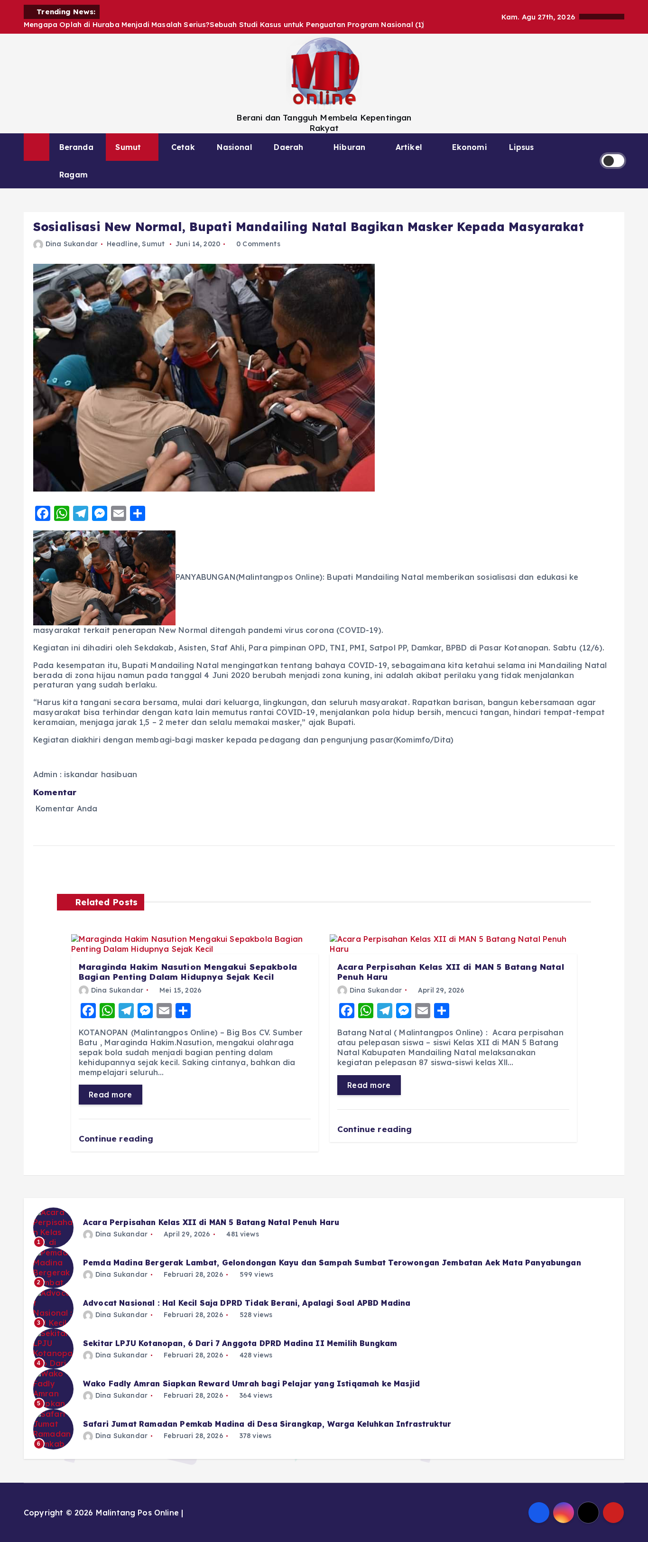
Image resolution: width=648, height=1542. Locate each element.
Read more (110, 1094)
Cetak (183, 147)
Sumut (128, 147)
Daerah (288, 147)
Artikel (409, 147)
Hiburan (349, 147)
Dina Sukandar (72, 244)
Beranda (76, 147)
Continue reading (117, 1138)
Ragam (73, 174)
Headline (122, 244)
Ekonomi (469, 147)
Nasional (234, 147)
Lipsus (521, 147)
